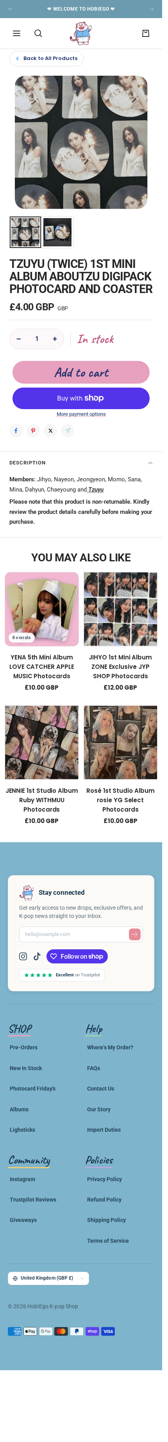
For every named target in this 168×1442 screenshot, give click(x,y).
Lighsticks (22, 1130)
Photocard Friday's (32, 1088)
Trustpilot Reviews (33, 1199)
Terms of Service (108, 1241)
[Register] (135, 934)
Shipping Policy (106, 1220)
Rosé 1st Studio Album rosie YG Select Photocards (120, 800)
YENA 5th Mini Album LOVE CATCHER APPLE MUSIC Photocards (41, 666)
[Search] (38, 33)
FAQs (93, 1068)
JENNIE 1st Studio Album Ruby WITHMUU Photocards (41, 800)
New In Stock (26, 1068)
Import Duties (104, 1130)
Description (27, 463)
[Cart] (146, 33)
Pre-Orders (24, 1047)
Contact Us (100, 1088)
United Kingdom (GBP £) (47, 1278)
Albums (19, 1109)
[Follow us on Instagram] (26, 956)
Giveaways (23, 1220)
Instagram (22, 1179)
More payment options (81, 414)
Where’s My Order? (110, 1047)
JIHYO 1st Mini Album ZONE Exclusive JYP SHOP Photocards (120, 666)
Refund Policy (104, 1199)
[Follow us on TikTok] (37, 956)
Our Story (99, 1109)
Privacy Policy (104, 1179)
